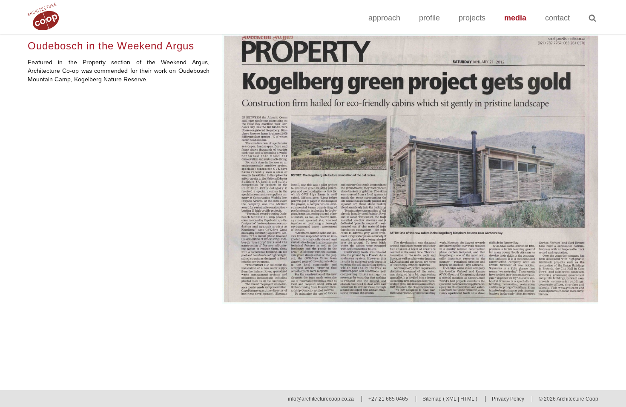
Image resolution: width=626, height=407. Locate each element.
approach (384, 18)
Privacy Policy (508, 399)
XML (451, 399)
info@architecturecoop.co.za (321, 399)
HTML (467, 399)
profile (429, 18)
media (515, 18)
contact (557, 18)
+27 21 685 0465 (388, 399)
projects (472, 18)
